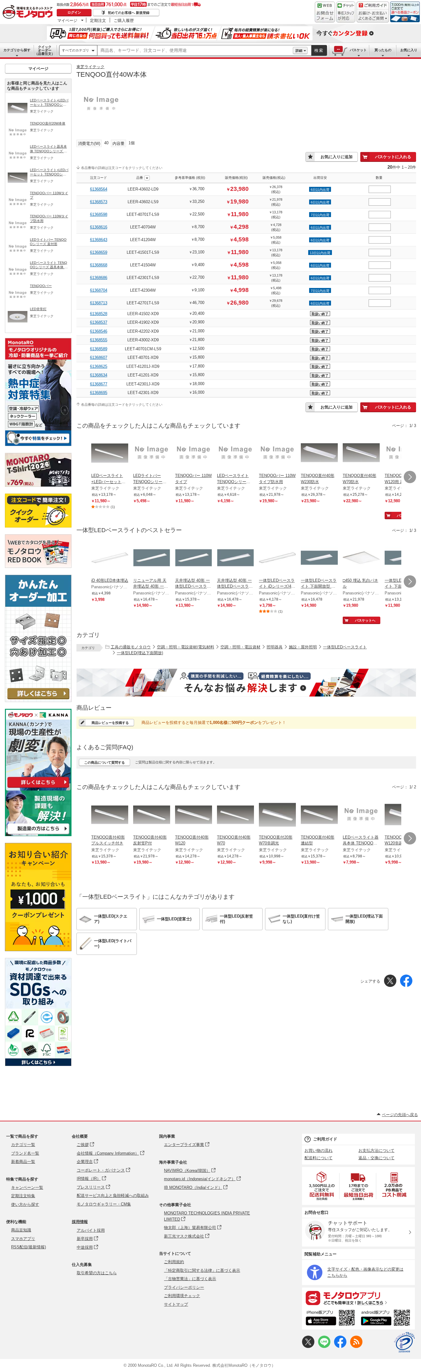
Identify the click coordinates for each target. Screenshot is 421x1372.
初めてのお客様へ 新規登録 (128, 12)
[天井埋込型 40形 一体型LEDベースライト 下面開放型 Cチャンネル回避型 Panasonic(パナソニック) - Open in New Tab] (235, 558)
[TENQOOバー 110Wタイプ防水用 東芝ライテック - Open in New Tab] (277, 453)
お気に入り (408, 50)
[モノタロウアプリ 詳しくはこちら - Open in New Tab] (358, 1298)
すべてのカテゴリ (75, 50)
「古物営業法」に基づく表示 (190, 1278)
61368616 (98, 227)
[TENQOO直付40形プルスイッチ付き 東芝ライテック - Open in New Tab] (109, 815)
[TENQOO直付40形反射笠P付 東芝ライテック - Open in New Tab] (151, 815)
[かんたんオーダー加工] (38, 700)
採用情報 (80, 1221)
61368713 (98, 303)
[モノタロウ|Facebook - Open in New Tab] (340, 1346)
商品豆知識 (21, 1230)
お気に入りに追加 (337, 156)
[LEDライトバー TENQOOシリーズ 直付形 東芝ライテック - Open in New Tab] (151, 453)
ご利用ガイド (325, 1139)
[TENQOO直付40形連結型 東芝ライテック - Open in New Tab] (319, 815)
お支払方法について (376, 1150)
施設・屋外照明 (303, 647)
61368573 (98, 201)
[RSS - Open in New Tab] (356, 1346)
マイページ (67, 20)
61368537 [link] (98, 322)
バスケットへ (365, 620)
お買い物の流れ (319, 1150)
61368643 (98, 239)
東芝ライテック (90, 66)
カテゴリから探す (17, 50)
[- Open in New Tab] (322, 1185)
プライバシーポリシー (184, 1287)
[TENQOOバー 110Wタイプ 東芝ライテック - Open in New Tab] (193, 453)
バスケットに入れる (393, 156)
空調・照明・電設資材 (240, 647)
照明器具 (275, 647)
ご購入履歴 (124, 20)
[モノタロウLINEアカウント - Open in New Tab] (324, 1346)
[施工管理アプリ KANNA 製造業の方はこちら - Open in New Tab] (38, 834)
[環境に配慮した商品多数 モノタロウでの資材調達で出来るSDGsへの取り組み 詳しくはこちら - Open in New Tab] (38, 1064)
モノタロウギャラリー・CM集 (104, 1204)
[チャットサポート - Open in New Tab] (345, 12)
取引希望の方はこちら (97, 1273)
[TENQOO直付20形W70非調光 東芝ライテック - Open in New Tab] (277, 815)
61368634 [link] (98, 375)
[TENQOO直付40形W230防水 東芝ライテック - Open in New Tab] (319, 453)
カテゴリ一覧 (23, 1144)
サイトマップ (176, 1304)
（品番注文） (45, 50)
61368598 (98, 214)
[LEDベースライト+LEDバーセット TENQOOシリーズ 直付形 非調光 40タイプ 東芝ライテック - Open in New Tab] (109, 453)
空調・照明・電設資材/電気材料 (185, 647)
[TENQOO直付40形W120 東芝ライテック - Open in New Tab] (193, 815)
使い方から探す (25, 1204)
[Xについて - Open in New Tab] (308, 1346)
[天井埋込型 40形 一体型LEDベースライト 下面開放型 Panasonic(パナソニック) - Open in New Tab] (193, 558)
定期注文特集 (23, 1195)
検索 (319, 50)
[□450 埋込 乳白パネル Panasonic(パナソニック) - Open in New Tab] (361, 558)
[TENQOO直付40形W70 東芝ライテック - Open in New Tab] (235, 815)
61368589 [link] (98, 349)
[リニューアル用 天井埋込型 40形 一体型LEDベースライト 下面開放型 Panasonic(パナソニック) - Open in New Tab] (151, 558)
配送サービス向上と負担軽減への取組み (113, 1195)
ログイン (74, 12)
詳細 (299, 50)
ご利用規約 (174, 1261)
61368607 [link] (98, 357)
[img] (29, 12)
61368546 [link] (98, 331)
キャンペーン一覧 (27, 1187)
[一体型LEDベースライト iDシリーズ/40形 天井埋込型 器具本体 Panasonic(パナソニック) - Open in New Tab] (277, 558)
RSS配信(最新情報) (28, 1247)
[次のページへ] (410, 477)
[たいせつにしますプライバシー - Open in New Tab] (404, 1342)
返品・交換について (376, 1158)
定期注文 (98, 20)
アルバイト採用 (91, 1230)
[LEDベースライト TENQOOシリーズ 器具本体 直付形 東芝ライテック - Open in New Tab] (235, 453)
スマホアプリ (23, 1238)
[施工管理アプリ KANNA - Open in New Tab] (38, 787)
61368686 (98, 277)
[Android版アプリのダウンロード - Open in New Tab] (386, 1318)
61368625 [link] (98, 366)
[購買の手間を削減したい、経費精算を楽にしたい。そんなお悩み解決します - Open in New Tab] (246, 682)
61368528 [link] (98, 313)
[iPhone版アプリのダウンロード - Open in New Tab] (330, 1318)
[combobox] (195, 50)
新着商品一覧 (23, 1161)
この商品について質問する (104, 762)
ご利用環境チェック (182, 1295)
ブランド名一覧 (25, 1153)
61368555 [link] (98, 340)
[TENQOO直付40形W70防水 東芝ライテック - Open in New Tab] (361, 453)
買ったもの (382, 50)
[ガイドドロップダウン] (373, 16)
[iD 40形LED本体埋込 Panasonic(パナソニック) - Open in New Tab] (109, 558)
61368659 (98, 252)
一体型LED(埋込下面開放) (140, 653)
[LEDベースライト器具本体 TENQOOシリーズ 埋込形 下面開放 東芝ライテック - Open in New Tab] (361, 815)
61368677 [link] (98, 384)
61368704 (98, 290)
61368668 (98, 265)
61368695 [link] (98, 392)
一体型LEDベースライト (345, 647)
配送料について (319, 1158)
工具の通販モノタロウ (131, 647)
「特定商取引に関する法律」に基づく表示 (202, 1270)
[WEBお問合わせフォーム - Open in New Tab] (325, 12)
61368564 (98, 189)
